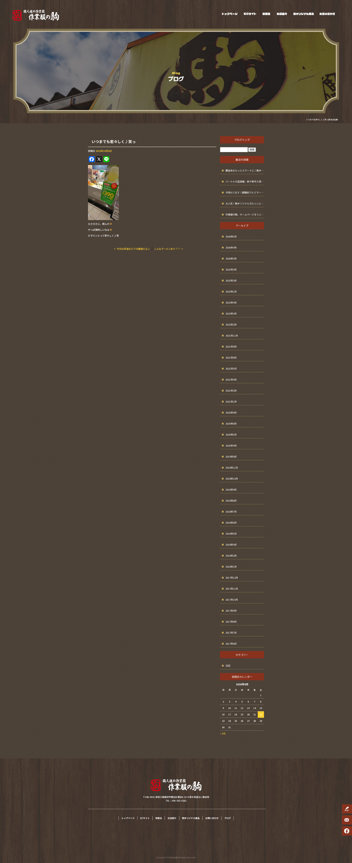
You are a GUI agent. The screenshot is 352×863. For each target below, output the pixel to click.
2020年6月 (231, 423)
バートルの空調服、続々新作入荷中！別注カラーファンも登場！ (244, 181)
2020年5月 (231, 434)
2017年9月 (231, 610)
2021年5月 (231, 368)
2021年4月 (231, 379)
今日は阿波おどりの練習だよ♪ (132, 249)
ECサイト (250, 14)
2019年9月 (231, 456)
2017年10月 (231, 599)
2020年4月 (231, 445)
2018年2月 (231, 555)
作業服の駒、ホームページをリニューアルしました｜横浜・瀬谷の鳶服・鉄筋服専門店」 (244, 214)
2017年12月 (231, 577)
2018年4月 (231, 544)
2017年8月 (231, 621)
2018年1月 (231, 566)
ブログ (227, 818)
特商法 (266, 14)
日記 (227, 665)
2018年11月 (231, 467)
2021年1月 (231, 401)
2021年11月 (231, 335)
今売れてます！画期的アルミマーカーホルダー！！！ (244, 192)
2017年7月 (231, 632)
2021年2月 (231, 390)
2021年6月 (231, 357)
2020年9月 (231, 412)
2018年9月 (231, 489)
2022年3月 (231, 313)
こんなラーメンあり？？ (168, 249)
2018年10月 (231, 478)
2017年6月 (231, 643)
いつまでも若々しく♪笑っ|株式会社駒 (322, 119)
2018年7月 (231, 511)
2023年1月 (231, 291)
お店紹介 (282, 14)
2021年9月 (231, 346)
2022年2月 (231, 324)
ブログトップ (242, 140)
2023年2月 (231, 280)
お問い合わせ (327, 14)
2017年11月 (231, 588)
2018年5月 (231, 533)
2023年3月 (231, 269)
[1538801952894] (103, 218)
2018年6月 (231, 522)
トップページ (230, 14)
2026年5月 (231, 236)
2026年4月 (231, 247)
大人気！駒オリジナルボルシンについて (244, 203)
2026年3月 (231, 258)
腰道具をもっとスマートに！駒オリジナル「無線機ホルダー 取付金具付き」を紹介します (244, 170)
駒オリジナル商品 (303, 14)
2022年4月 (231, 302)
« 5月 (222, 733)
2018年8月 (231, 500)
